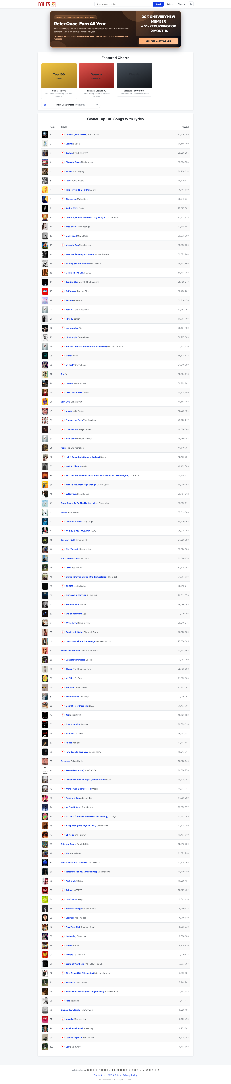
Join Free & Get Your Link (158, 41)
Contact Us (99, 1075)
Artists (170, 4)
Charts (181, 4)
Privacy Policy (130, 1075)
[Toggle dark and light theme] (191, 4)
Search (158, 4)
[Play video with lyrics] (63, 134)
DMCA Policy (114, 1075)
